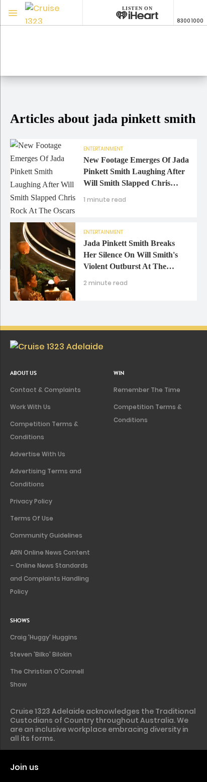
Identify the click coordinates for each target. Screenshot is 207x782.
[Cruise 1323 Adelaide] (45, 13)
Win (119, 373)
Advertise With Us (37, 454)
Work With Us (30, 407)
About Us (23, 373)
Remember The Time (147, 389)
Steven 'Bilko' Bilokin (41, 654)
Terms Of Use (31, 518)
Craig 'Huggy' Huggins (43, 637)
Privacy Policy (31, 501)
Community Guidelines (46, 535)
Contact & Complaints (45, 389)
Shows (20, 620)
